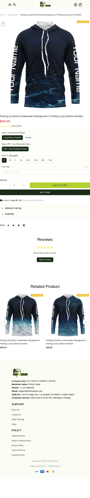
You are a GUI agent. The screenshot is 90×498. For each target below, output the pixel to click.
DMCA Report (54, 466)
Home (2, 15)
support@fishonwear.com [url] (30, 391)
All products (12, 15)
